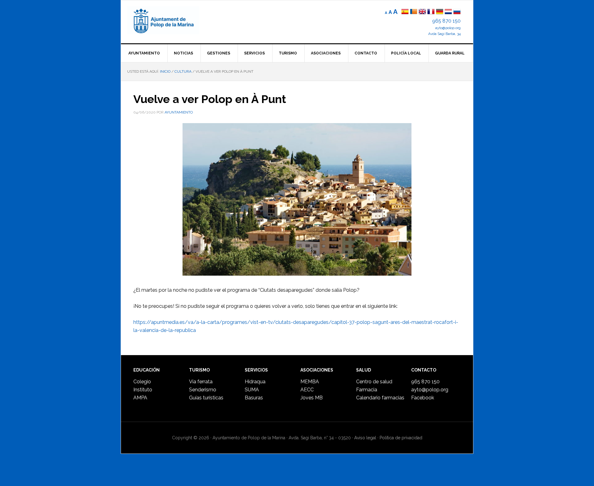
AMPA (140, 398)
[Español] (405, 12)
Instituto (142, 390)
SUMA (252, 390)
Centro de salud (374, 382)
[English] (422, 12)
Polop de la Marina (170, 20)
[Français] (431, 12)
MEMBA (309, 382)
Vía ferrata (201, 382)
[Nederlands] (449, 12)
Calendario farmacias (380, 398)
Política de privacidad (401, 437)
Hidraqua (255, 382)
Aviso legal (365, 437)
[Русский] (457, 12)
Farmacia (366, 390)
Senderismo (202, 390)
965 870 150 (446, 21)
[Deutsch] (439, 12)
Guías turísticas (206, 398)
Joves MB (311, 398)
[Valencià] (413, 12)
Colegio (142, 382)
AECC (307, 390)
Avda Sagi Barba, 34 (444, 34)
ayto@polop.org (448, 28)
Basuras (254, 398)
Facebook (422, 398)
